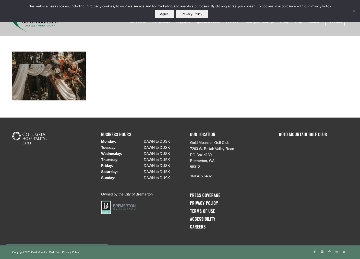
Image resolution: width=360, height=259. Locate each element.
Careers (198, 227)
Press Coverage (205, 195)
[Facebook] (314, 251)
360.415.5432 (201, 176)
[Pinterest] (329, 251)
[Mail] (336, 251)
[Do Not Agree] (353, 11)
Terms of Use (202, 211)
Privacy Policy (204, 203)
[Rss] (344, 251)
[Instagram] (322, 251)
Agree (164, 14)
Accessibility (203, 219)
